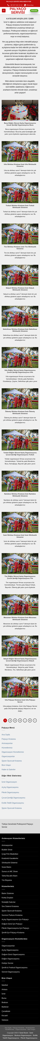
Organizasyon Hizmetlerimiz (13, 752)
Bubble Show (7, 850)
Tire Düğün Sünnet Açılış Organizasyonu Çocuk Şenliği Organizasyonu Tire (20, 577)
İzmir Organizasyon (9, 782)
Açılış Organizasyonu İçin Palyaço (15, 919)
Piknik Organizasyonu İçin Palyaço (15, 928)
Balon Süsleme (8, 893)
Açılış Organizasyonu (10, 787)
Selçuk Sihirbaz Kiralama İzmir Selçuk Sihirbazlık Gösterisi (20, 289)
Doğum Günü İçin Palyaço (12, 924)
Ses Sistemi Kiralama (10, 906)
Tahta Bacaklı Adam (9, 876)
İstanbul (5, 985)
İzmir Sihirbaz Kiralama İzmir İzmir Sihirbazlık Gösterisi (20, 536)
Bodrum (5, 1002)
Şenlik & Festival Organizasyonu (14, 968)
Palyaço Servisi (18, 10)
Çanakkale (6, 1011)
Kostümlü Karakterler (10, 858)
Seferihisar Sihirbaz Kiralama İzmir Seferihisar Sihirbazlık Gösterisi (20, 330)
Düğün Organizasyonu (10, 959)
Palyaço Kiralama (9, 739)
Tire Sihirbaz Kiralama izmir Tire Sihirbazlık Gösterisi (20, 248)
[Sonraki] (35, 720)
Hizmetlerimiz (7, 748)
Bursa (4, 998)
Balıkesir (5, 1007)
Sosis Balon (6, 867)
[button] (4, 10)
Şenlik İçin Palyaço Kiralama (13, 933)
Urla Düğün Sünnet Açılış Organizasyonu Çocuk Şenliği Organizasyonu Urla (20, 371)
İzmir (3, 994)
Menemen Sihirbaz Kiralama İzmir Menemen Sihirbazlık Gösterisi (20, 618)
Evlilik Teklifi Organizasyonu (13, 803)
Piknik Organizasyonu (10, 792)
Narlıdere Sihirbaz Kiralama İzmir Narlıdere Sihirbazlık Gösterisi (20, 495)
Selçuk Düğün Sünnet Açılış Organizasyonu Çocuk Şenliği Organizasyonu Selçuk (20, 660)
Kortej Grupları (7, 898)
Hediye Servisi (7, 963)
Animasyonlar (7, 743)
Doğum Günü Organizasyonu (13, 954)
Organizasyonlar (8, 756)
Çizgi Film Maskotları (10, 854)
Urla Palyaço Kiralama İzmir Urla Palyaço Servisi (20, 701)
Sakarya (5, 1020)
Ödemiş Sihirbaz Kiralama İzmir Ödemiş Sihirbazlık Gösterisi (20, 412)
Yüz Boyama (7, 880)
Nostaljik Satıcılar (8, 902)
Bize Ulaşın (6, 765)
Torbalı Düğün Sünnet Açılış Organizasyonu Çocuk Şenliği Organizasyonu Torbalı (20, 454)
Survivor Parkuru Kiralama (12, 915)
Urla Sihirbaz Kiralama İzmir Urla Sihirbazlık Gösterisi (20, 165)
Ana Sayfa (6, 735)
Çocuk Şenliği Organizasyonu (13, 798)
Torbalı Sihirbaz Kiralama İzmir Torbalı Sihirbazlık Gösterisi (20, 206)
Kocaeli (5, 1015)
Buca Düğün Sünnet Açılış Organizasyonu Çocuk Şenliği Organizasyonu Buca (20, 124)
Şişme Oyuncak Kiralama (12, 761)
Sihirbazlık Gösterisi (9, 863)
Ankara (4, 989)
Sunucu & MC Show (10, 871)
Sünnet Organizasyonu (11, 972)
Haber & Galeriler (8, 769)
